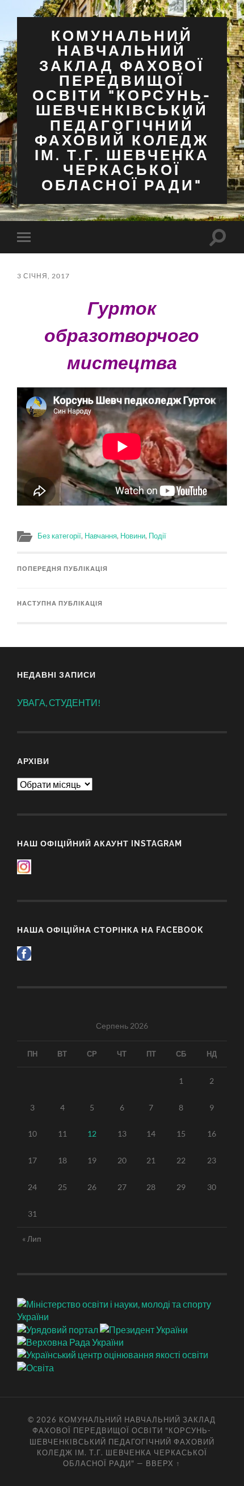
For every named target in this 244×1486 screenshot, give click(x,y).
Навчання (101, 535)
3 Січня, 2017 (43, 276)
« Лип (31, 1238)
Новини (132, 535)
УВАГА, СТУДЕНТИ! (58, 702)
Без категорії (59, 535)
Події (157, 535)
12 (91, 1133)
